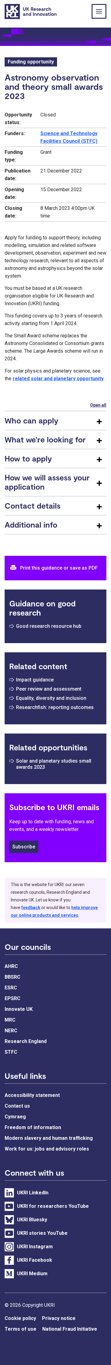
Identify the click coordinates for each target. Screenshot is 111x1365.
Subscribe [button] (23, 847)
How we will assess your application (47, 482)
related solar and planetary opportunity (58, 378)
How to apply (28, 458)
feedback (30, 907)
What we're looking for (45, 439)
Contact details (32, 505)
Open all (98, 405)
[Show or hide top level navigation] (99, 11)
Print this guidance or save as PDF (59, 568)
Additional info (31, 524)
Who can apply (31, 420)
